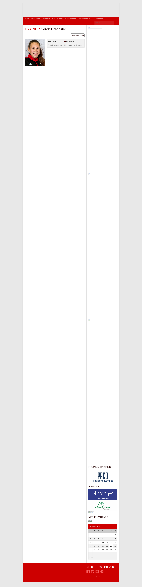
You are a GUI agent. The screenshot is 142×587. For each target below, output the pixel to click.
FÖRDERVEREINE (97, 19)
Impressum (89, 577)
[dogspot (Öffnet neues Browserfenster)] (102, 510)
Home (27, 19)
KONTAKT (46, 19)
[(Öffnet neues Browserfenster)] (88, 573)
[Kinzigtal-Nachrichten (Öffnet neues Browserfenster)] (91, 521)
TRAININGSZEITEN (71, 19)
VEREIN (39, 19)
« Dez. (91, 557)
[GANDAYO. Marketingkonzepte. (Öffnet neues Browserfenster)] (89, 521)
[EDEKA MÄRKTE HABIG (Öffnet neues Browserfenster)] (93, 512)
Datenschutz (98, 577)
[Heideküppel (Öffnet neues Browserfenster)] (102, 499)
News (33, 19)
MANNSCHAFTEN (57, 19)
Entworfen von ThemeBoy (111, 583)
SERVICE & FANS (84, 19)
